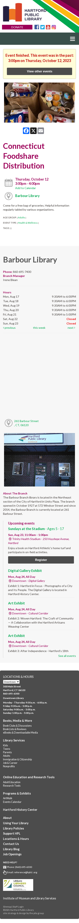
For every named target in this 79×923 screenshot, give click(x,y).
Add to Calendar (25, 188)
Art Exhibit (16, 603)
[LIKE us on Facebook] (36, 26)
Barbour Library (27, 196)
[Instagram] (53, 26)
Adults (21, 217)
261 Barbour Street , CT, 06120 (26, 423)
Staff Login (18, 906)
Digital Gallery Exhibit (25, 570)
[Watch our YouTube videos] (48, 26)
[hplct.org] (24, 12)
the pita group (36, 913)
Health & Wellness (28, 222)
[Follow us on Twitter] (42, 26)
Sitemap (7, 906)
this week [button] (39, 327)
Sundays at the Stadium (36, 529)
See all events (67, 655)
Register (41, 560)
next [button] (71, 327)
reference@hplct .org (25, 872)
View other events (39, 71)
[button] (72, 39)
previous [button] (10, 327)
